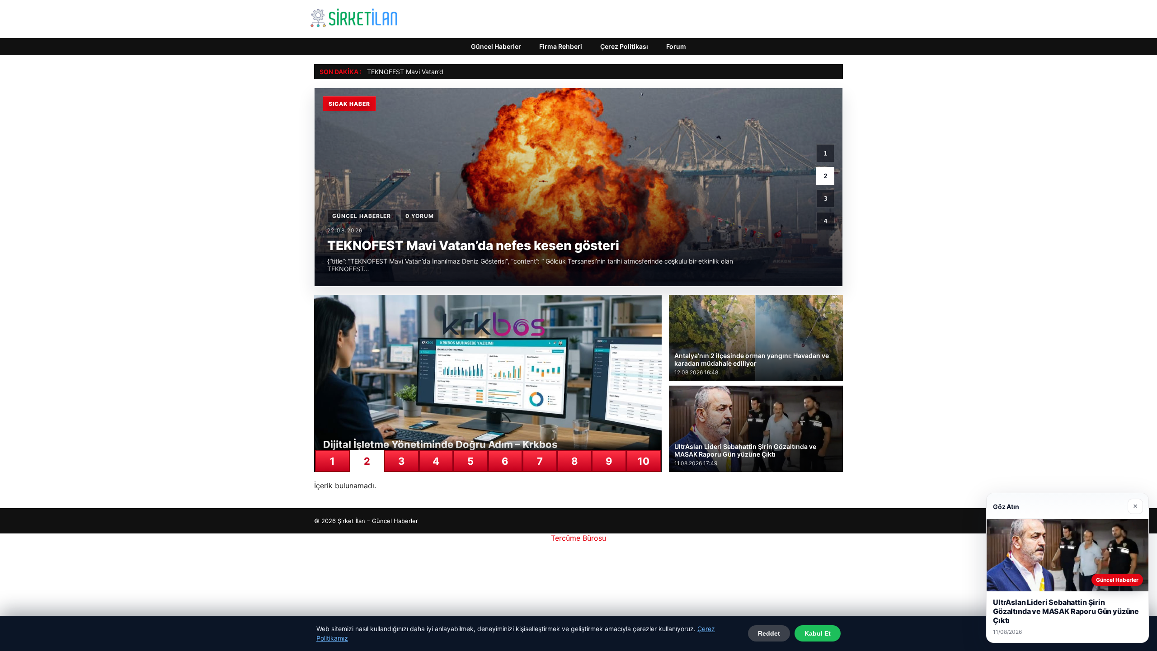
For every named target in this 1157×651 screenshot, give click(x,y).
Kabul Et (817, 633)
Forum (676, 46)
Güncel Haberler (496, 46)
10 (643, 461)
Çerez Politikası (624, 46)
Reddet (769, 633)
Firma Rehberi (560, 46)
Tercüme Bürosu (578, 537)
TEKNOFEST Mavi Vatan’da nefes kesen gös (432, 71)
